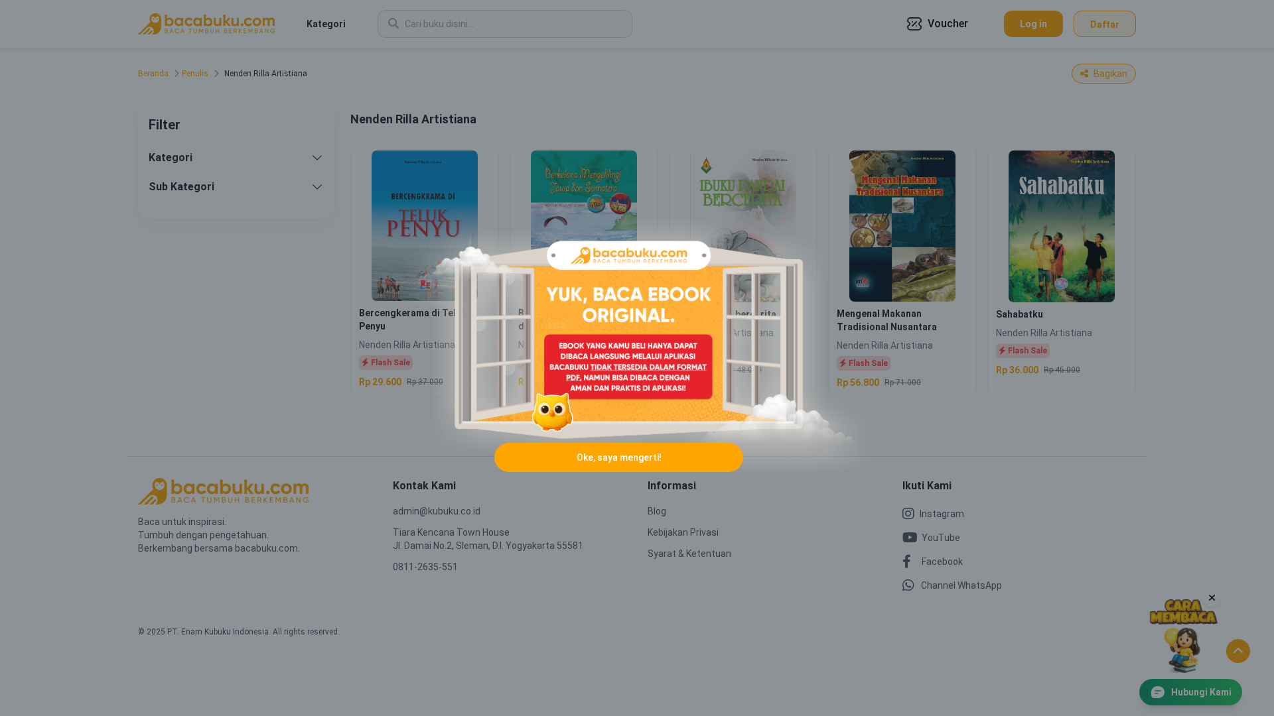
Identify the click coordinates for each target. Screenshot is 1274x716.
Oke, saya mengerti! (619, 457)
